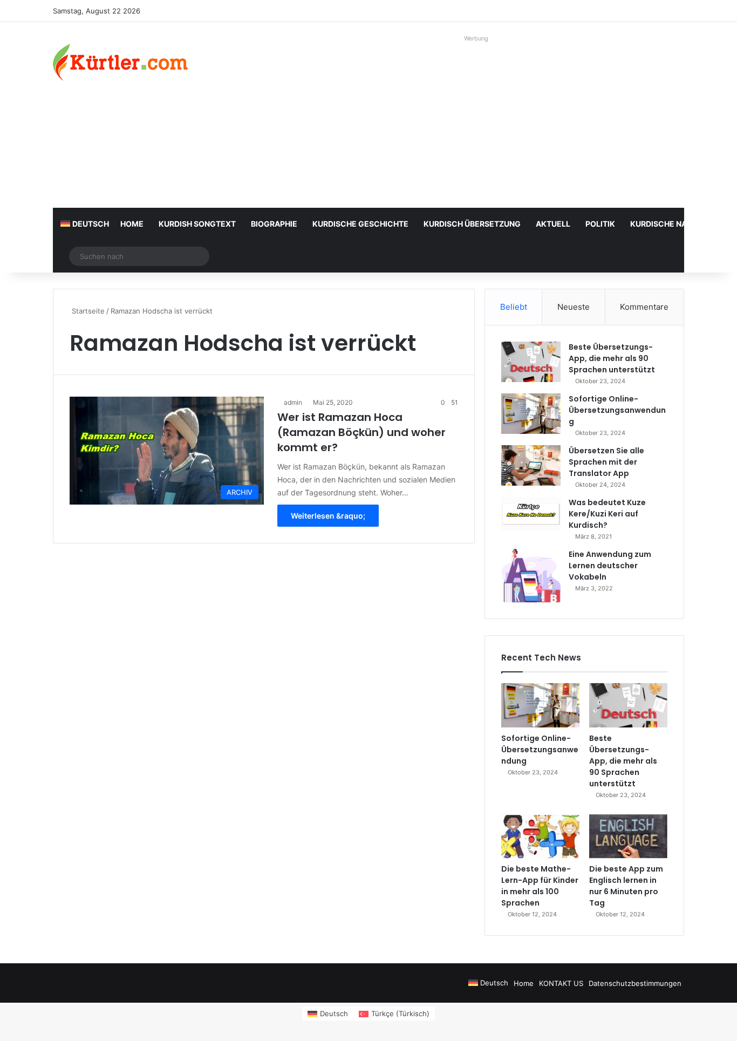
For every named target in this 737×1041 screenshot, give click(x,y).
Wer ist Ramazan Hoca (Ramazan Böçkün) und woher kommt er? (361, 432)
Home (132, 223)
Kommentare (644, 307)
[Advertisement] (476, 121)
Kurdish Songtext (197, 223)
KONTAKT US (561, 983)
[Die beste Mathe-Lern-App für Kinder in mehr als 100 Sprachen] (540, 836)
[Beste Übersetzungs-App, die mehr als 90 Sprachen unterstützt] (531, 362)
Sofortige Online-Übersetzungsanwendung (617, 410)
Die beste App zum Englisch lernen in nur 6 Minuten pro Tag (626, 885)
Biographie (274, 223)
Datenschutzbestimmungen (635, 983)
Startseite (87, 311)
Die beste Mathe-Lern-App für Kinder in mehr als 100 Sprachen (539, 885)
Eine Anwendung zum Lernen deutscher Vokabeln (610, 565)
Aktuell (553, 223)
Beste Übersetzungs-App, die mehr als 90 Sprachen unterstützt (612, 358)
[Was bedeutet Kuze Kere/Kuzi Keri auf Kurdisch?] (531, 513)
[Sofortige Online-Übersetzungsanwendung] (531, 413)
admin (293, 402)
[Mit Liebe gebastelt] (120, 62)
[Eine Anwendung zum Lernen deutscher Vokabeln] (531, 575)
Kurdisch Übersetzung (472, 223)
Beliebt (513, 307)
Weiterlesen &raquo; (328, 515)
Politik (600, 223)
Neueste (573, 307)
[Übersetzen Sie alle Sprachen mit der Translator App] (531, 465)
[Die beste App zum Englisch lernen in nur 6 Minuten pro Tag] (628, 836)
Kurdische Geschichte (360, 223)
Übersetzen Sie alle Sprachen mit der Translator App (606, 462)
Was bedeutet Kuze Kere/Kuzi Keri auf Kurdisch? (607, 513)
